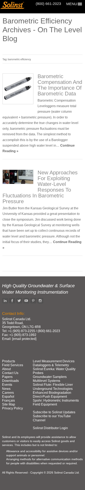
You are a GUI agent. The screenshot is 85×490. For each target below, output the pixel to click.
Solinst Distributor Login (50, 428)
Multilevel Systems (46, 380)
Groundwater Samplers (50, 377)
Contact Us (10, 373)
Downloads (10, 380)
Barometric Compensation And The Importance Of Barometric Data (60, 85)
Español (8, 396)
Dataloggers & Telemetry (51, 365)
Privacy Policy (12, 408)
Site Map (8, 404)
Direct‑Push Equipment (50, 396)
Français (8, 400)
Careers (8, 392)
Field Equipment (45, 404)
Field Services (12, 365)
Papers (7, 377)
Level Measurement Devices (53, 361)
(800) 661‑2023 (48, 4)
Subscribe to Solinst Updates (54, 412)
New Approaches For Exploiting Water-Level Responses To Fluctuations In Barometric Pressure (40, 186)
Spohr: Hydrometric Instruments (56, 400)
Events (7, 384)
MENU (71, 4)
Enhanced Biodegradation (52, 392)
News (6, 388)
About (6, 369)
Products (8, 361)
